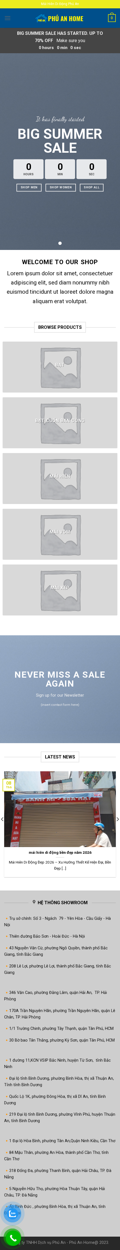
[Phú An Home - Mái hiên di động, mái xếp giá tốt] (60, 18)
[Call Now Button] (13, 1238)
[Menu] (7, 18)
